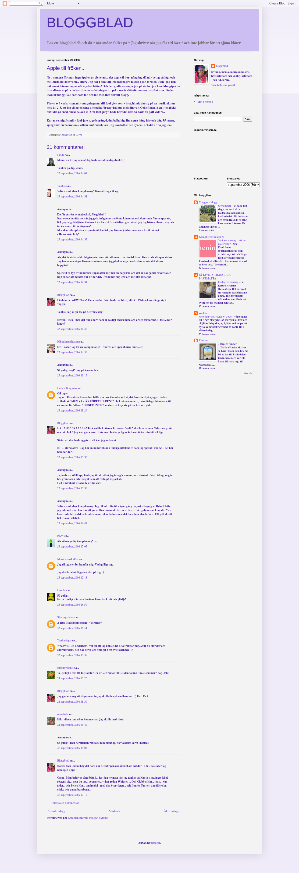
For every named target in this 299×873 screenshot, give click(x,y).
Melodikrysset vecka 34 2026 (215, 316)
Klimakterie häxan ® (211, 237)
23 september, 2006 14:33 (72, 239)
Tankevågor (64, 640)
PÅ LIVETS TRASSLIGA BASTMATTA (215, 276)
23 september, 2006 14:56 (72, 352)
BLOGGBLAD (90, 22)
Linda (60, 155)
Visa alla (248, 373)
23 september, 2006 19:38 (72, 655)
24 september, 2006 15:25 (72, 678)
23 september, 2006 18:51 (72, 628)
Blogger (155, 843)
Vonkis (61, 186)
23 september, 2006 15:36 (72, 488)
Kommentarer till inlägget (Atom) (88, 818)
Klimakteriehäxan (68, 341)
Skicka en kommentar (66, 803)
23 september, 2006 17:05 (72, 546)
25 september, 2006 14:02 (72, 748)
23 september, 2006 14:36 (72, 329)
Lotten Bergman (67, 388)
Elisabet (203, 340)
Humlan (62, 590)
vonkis (203, 313)
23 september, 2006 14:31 (72, 196)
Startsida (114, 811)
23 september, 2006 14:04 (72, 173)
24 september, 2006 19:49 (72, 725)
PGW (60, 536)
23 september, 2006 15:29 (72, 410)
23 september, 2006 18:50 (72, 605)
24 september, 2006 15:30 (72, 702)
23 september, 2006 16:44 (72, 523)
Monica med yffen (67, 559)
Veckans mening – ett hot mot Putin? (232, 242)
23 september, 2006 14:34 (72, 282)
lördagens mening (228, 282)
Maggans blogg (208, 202)
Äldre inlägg (171, 811)
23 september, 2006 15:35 (72, 457)
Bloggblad (63, 295)
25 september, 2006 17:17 (72, 795)
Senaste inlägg (56, 811)
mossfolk (62, 714)
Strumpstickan (66, 617)
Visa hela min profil (223, 85)
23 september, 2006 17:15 (72, 578)
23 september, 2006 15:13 (72, 375)
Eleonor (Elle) (65, 668)
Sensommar (225, 206)
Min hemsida (205, 102)
